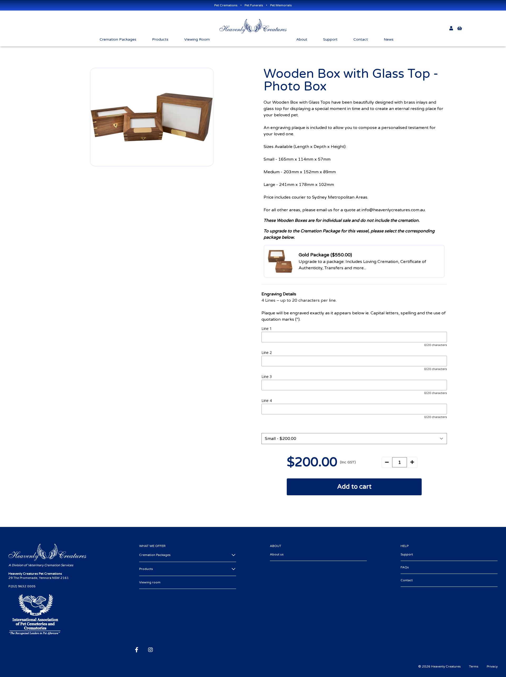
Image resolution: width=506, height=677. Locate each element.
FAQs (405, 567)
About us (277, 554)
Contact (407, 580)
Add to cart (354, 487)
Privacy (492, 666)
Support (407, 554)
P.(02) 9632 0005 (22, 586)
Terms (473, 666)
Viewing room (149, 582)
